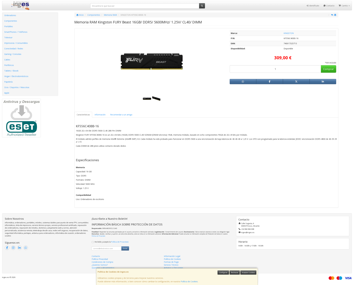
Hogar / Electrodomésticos (16, 76)
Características (83, 114)
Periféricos (9, 65)
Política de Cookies (189, 281)
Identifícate (314, 5)
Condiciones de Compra (102, 262)
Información (100, 114)
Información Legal (172, 256)
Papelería (8, 81)
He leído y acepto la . (112, 242)
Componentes (10, 21)
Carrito (344, 5)
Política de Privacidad (98, 236)
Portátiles (8, 26)
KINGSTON (289, 33)
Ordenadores (10, 15)
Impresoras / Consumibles (16, 43)
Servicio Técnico (171, 265)
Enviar (125, 248)
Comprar (328, 69)
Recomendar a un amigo (121, 114)
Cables (7, 59)
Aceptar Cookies (248, 272)
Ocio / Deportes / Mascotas (16, 87)
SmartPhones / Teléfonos (15, 32)
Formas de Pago (171, 262)
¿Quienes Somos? (100, 265)
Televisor (8, 37)
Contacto (330, 5)
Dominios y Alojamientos (103, 267)
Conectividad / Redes (13, 48)
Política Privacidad (100, 259)
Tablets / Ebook (11, 70)
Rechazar (234, 272)
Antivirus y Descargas (173, 267)
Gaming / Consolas (12, 54)
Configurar (223, 272)
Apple (6, 93)
